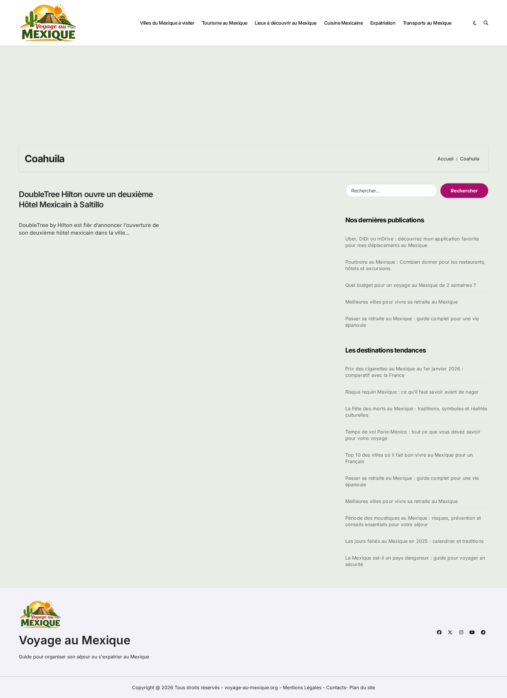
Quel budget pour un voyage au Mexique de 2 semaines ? (410, 285)
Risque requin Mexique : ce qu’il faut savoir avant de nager (412, 392)
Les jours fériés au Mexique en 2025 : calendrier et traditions (414, 541)
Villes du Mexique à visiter (167, 23)
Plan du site (362, 687)
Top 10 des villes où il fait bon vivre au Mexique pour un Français (409, 458)
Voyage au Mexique (75, 640)
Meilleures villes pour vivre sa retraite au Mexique (401, 302)
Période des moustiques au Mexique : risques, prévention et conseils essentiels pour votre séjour (413, 521)
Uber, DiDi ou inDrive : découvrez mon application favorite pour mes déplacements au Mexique (412, 242)
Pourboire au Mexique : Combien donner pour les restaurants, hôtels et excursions (415, 265)
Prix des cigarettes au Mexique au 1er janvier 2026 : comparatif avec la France (404, 372)
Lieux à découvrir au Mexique (286, 23)
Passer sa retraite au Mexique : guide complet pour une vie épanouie (412, 322)
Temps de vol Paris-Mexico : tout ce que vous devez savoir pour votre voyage (412, 435)
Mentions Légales (303, 687)
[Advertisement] (253, 90)
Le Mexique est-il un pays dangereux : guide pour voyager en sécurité (415, 561)
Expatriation (382, 23)
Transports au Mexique (427, 23)
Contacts (336, 687)
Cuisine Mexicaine (343, 23)
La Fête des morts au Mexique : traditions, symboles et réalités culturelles (416, 412)
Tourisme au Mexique (224, 23)
